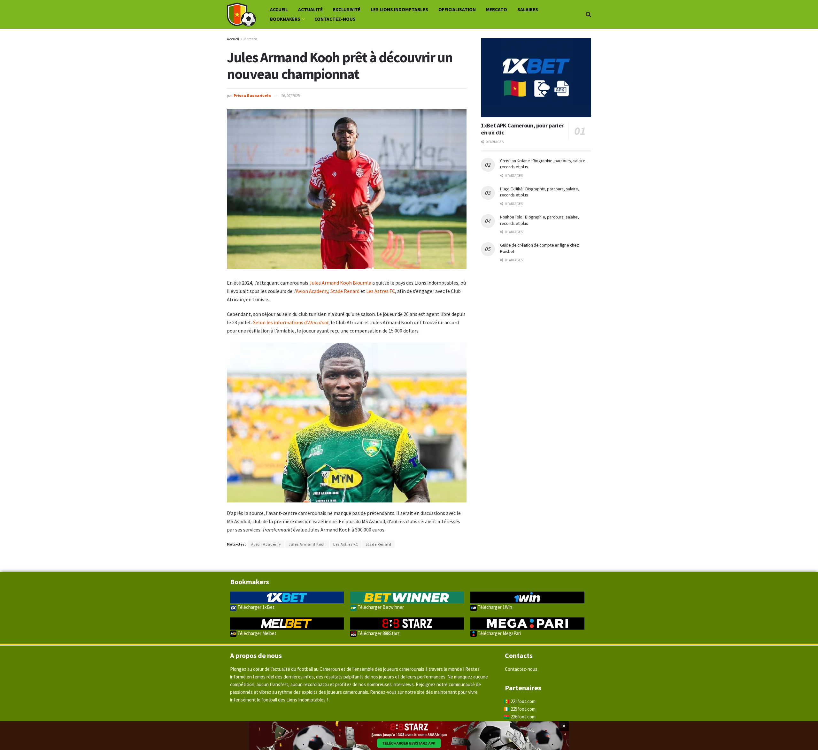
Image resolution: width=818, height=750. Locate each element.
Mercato (496, 9)
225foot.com (523, 709)
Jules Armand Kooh (307, 544)
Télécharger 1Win (494, 607)
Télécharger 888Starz (378, 633)
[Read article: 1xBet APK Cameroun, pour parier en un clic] (536, 77)
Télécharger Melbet (256, 633)
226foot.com (523, 717)
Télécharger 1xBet (255, 607)
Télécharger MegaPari (499, 633)
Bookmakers (285, 19)
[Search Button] (588, 14)
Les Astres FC (380, 291)
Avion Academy (312, 291)
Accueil (279, 9)
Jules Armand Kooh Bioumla (340, 282)
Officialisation (457, 9)
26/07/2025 (290, 95)
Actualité (310, 9)
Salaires (527, 9)
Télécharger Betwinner (380, 607)
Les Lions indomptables (399, 9)
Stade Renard (344, 291)
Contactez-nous (335, 19)
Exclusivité (346, 9)
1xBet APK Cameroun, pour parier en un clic (522, 129)
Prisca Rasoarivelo (252, 95)
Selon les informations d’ (290, 322)
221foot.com (523, 701)
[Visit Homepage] (241, 15)
